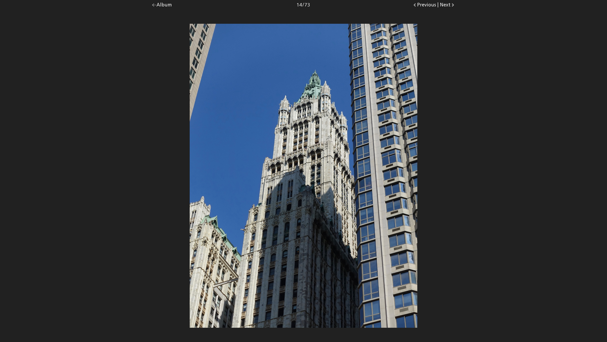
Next (447, 6)
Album (164, 6)
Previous (426, 6)
